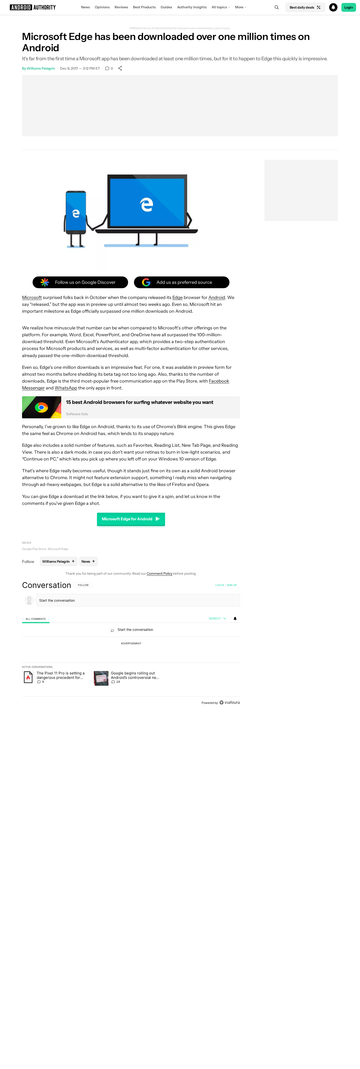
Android (216, 297)
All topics (219, 7)
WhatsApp (66, 388)
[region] (131, 644)
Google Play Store (34, 549)
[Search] (277, 7)
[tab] (35, 619)
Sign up (232, 585)
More (239, 7)
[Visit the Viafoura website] (229, 702)
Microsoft (32, 297)
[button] (180, 7)
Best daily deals (302, 7)
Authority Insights (192, 7)
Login (348, 7)
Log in (220, 585)
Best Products (144, 7)
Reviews (121, 7)
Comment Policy (159, 573)
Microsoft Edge (58, 549)
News (85, 7)
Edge (177, 297)
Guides (166, 7)
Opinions (102, 7)
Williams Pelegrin (41, 68)
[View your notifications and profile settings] (235, 618)
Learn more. (222, 28)
